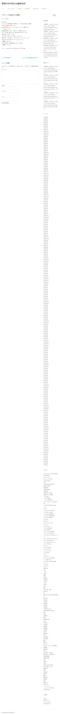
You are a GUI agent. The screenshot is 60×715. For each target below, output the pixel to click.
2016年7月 (46, 329)
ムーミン (45, 563)
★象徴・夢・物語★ (48, 493)
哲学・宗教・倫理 (47, 589)
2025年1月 (46, 150)
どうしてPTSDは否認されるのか (30, 57)
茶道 (44, 659)
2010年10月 (46, 450)
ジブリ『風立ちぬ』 (48, 543)
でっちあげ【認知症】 (48, 517)
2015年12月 (46, 342)
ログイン (45, 698)
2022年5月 (46, 206)
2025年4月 (46, 145)
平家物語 (45, 607)
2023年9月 (46, 178)
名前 (3, 85)
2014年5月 (46, 375)
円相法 (45, 577)
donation (44, 8)
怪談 (44, 612)
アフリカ (45, 524)
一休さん (45, 566)
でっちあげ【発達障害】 (49, 514)
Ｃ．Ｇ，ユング (47, 686)
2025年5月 (46, 143)
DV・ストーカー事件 (48, 478)
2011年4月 (46, 440)
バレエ (45, 554)
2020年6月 (46, 247)
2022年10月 (46, 198)
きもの (45, 508)
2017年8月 (46, 306)
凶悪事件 (45, 579)
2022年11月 (46, 196)
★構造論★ (46, 487)
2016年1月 (46, 340)
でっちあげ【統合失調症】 (49, 515)
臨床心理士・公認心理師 (49, 654)
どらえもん (46, 519)
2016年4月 (46, 335)
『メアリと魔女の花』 (48, 500)
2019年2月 (46, 275)
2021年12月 (46, 215)
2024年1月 (46, 171)
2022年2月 (46, 212)
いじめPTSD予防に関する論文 (50, 505)
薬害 (44, 663)
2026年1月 (46, 129)
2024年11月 (46, 154)
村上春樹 (45, 624)
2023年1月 (46, 192)
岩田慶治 (45, 603)
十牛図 (45, 582)
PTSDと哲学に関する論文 (49, 484)
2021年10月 (46, 219)
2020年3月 (46, 252)
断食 (44, 617)
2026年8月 (46, 117)
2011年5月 (46, 438)
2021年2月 (46, 233)
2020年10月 (46, 240)
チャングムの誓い (47, 547)
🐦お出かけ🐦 (35, 8)
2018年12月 (46, 278)
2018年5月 (46, 291)
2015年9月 (46, 347)
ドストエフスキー (47, 549)
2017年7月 (46, 308)
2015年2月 (46, 359)
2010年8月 (46, 454)
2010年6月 (46, 457)
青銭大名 (45, 682)
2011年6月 (46, 436)
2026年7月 (46, 119)
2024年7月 (46, 161)
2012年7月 (46, 414)
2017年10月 (46, 303)
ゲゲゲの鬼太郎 (47, 529)
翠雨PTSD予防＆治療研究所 (13, 3)
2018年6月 (46, 289)
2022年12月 (46, 194)
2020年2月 (46, 254)
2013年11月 (46, 385)
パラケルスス (46, 556)
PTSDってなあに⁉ (10, 8)
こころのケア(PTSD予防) (49, 510)
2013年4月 (46, 398)
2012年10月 (46, 408)
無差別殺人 (46, 638)
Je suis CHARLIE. (47, 480)
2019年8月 (46, 264)
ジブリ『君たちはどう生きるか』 (51, 538)
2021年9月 (46, 220)
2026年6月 (46, 120)
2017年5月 (46, 312)
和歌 (44, 587)
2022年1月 (46, 213)
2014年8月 (46, 370)
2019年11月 (46, 259)
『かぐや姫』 (46, 496)
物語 (44, 640)
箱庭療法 (45, 647)
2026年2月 (46, 127)
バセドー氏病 (46, 552)
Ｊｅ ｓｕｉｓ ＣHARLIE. (49, 687)
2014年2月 (46, 380)
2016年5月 (46, 333)
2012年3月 (46, 421)
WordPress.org (47, 703)
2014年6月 (46, 373)
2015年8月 (46, 349)
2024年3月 (46, 168)
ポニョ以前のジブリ (48, 559)
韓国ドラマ (46, 684)
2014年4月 (46, 377)
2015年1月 (46, 361)
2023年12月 (46, 173)
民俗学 (45, 631)
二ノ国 (45, 572)
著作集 (45, 661)
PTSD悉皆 (20, 8)
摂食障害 (45, 615)
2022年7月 (46, 203)
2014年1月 (46, 382)
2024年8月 (46, 159)
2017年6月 (46, 310)
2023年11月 (46, 175)
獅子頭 (45, 642)
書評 (44, 621)
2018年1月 (46, 298)
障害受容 (45, 679)
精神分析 (45, 649)
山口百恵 (45, 601)
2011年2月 (46, 443)
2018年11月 (46, 280)
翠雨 (24, 48)
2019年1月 (46, 277)
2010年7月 (46, 456)
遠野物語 (45, 677)
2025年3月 (46, 147)
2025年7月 (46, 140)
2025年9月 (46, 136)
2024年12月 (46, 152)
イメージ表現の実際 (48, 528)
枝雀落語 (45, 628)
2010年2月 (46, 464)
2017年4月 (46, 313)
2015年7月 (46, 350)
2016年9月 (46, 326)
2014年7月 (46, 371)
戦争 (44, 614)
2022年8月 (46, 201)
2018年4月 (46, 292)
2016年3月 (46, 336)
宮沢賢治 (45, 600)
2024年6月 (46, 162)
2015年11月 (46, 343)
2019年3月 (46, 273)
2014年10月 (46, 366)
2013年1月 (46, 403)
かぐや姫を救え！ (6, 57)
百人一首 (45, 643)
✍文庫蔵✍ (27, 8)
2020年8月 (46, 243)
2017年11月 (46, 301)
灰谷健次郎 (46, 636)
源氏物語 (45, 633)
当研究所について (47, 608)
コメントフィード (47, 701)
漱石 (44, 635)
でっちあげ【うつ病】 (48, 512)
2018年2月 (46, 296)
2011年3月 (46, 442)
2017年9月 (46, 305)
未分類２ (45, 622)
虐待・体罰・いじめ (48, 666)
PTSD (45, 482)
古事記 (45, 584)
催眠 (44, 575)
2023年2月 (46, 191)
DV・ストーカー (47, 477)
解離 (44, 675)
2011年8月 (46, 433)
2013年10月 (46, 387)
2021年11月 (46, 217)
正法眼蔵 (45, 629)
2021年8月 (46, 222)
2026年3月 (46, 126)
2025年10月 (46, 134)
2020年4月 (46, 250)
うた (44, 507)
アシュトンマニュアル (48, 522)
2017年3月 (46, 315)
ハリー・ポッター (47, 550)
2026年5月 (46, 122)
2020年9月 (46, 241)
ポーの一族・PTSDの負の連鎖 (50, 561)
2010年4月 (46, 461)
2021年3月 (46, 231)
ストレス (45, 545)
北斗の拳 (45, 580)
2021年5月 (46, 227)
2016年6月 (46, 331)
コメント (4, 69)
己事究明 (45, 605)
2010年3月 (46, 463)
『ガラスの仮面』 (47, 498)
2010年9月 (46, 452)
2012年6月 (46, 415)
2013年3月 (46, 399)
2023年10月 (46, 177)
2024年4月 (46, 166)
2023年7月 (46, 182)
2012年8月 (46, 412)
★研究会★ (46, 491)
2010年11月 (46, 449)
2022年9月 (46, 199)
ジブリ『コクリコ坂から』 (49, 533)
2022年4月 (46, 208)
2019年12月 (46, 257)
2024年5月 (46, 164)
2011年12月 (46, 426)
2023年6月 (46, 184)
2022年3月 (46, 210)
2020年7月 (46, 245)
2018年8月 (46, 285)
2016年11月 (46, 322)
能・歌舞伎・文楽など (48, 652)
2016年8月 (46, 327)
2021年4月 (46, 229)
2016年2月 (46, 338)
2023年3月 (46, 189)
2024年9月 (46, 157)
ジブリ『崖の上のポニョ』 (49, 540)
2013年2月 (46, 401)
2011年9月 (46, 431)
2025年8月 (46, 138)
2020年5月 (46, 249)
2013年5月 (46, 396)
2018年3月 (46, 294)
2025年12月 (46, 131)
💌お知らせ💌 (47, 689)
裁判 (44, 670)
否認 (8, 48)
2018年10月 (46, 282)
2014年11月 (46, 364)
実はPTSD (46, 598)
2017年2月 (46, 317)
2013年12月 (46, 384)
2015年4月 (46, 356)
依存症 (45, 573)
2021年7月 (46, 224)
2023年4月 (46, 187)
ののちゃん (46, 521)
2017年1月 (46, 319)
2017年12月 (46, 299)
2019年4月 (46, 271)
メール (4, 91)
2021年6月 (46, 226)
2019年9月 (46, 263)
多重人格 (45, 591)
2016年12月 (46, 320)
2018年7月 (46, 287)
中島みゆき (46, 568)
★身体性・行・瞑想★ (48, 494)
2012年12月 (46, 405)
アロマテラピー (47, 526)
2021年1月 (46, 234)
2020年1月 (46, 256)
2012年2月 (46, 422)
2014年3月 (46, 378)
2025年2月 (46, 148)
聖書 (44, 651)
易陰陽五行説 (46, 619)
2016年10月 (46, 324)
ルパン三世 (46, 564)
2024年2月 (46, 170)
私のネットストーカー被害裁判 (50, 645)
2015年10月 (46, 345)
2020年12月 (46, 236)
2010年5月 (46, 459)
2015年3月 (46, 357)
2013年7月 (46, 392)
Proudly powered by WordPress (8, 712)
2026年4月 (46, 124)
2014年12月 (46, 363)
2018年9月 (46, 284)
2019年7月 (46, 266)
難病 (44, 680)
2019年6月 (46, 268)
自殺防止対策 (46, 658)
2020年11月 (46, 238)
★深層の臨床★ (47, 489)
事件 (44, 570)
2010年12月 (46, 447)
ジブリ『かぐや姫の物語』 (49, 531)
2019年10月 (46, 261)
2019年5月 (46, 270)
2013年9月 (46, 389)
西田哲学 (45, 672)
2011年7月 (46, 435)
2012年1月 (46, 424)
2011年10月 (46, 429)
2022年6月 (46, 205)
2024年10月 (46, 155)
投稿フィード (46, 700)
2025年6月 (46, 141)
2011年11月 (46, 428)
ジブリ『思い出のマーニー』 (50, 542)
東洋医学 (45, 626)
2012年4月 (46, 419)
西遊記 (45, 673)
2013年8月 (46, 391)
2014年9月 (46, 368)
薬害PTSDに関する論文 (48, 665)
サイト (3, 97)
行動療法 (45, 668)
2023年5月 (46, 185)
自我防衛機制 (46, 656)
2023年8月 (46, 180)
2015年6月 (46, 352)
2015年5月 (46, 354)
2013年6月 (46, 394)
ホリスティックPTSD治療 (49, 557)
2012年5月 (46, 417)
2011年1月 (46, 445)
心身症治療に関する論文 (49, 610)
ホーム (3, 8)
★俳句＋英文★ (47, 485)
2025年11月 (46, 133)
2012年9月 (46, 410)
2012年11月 (46, 406)
